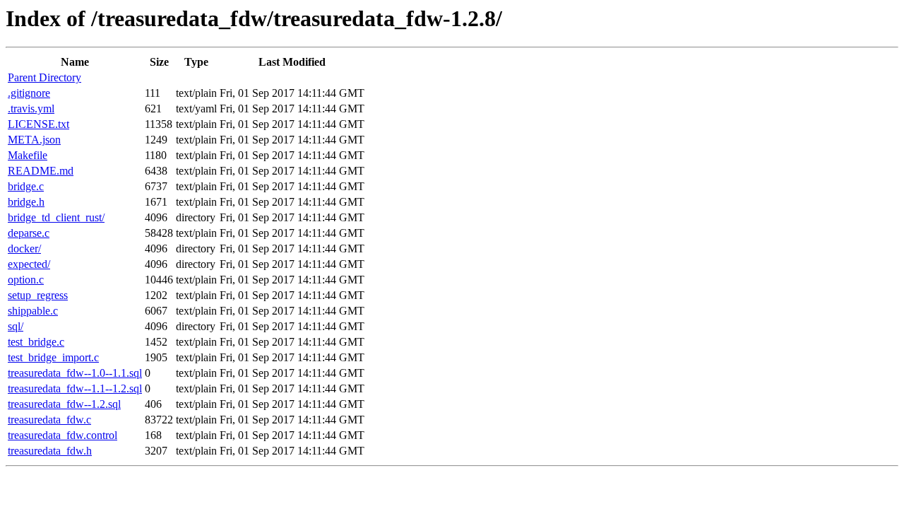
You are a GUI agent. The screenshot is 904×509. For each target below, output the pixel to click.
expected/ (29, 264)
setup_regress (38, 295)
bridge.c (26, 186)
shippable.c (33, 311)
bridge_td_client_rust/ (56, 217)
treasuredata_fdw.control (62, 435)
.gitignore (29, 93)
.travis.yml (31, 109)
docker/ (24, 248)
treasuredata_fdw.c (49, 420)
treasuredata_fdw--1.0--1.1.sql (75, 373)
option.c (26, 280)
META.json (34, 140)
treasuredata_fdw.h (50, 451)
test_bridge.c (36, 342)
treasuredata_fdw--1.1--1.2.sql (75, 388)
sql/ (15, 326)
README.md (40, 171)
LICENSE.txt (38, 124)
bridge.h (26, 202)
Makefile (27, 155)
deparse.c (28, 233)
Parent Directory (44, 77)
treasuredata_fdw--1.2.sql (64, 404)
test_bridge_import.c (53, 357)
